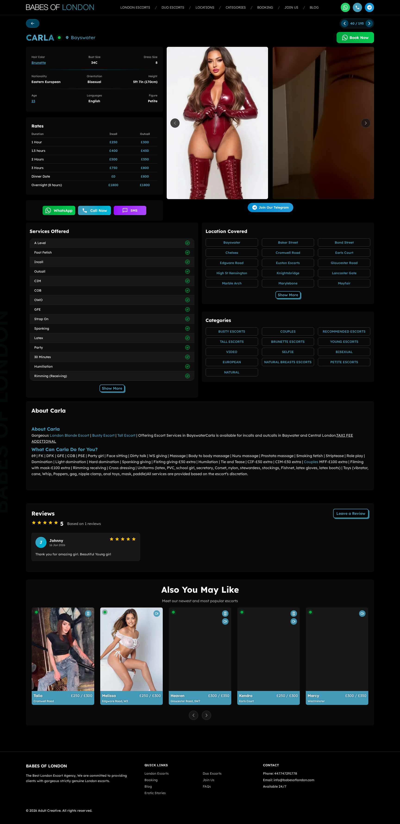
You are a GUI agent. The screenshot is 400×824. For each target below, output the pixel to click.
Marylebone (287, 283)
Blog (314, 7)
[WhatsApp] (345, 7)
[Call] (357, 7)
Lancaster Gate (344, 273)
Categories (236, 7)
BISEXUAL (344, 352)
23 (33, 101)
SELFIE (288, 352)
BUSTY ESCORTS (231, 331)
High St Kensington (231, 273)
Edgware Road (232, 263)
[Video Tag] (156, 613)
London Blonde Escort (69, 435)
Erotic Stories (155, 793)
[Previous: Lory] (344, 23)
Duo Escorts (173, 7)
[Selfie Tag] (88, 613)
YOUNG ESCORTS (344, 342)
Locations (205, 7)
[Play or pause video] (217, 123)
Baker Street (288, 242)
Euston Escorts (288, 263)
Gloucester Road (344, 263)
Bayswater (83, 37)
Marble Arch (232, 283)
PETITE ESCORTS (344, 362)
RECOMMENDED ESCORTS (344, 331)
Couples (311, 461)
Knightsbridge (288, 273)
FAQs (207, 786)
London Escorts (135, 7)
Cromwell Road (288, 253)
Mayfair (344, 283)
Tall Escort (126, 435)
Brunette (38, 62)
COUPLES (288, 331)
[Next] (365, 123)
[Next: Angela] (369, 23)
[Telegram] (369, 7)
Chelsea (231, 253)
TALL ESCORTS (232, 342)
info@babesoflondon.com (294, 780)
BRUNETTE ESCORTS (288, 342)
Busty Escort (103, 435)
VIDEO (231, 352)
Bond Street (344, 242)
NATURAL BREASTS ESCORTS (288, 362)
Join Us (291, 7)
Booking (265, 7)
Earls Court (344, 253)
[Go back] (32, 23)
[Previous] (175, 123)
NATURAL (231, 372)
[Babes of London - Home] (62, 7)
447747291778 (285, 773)
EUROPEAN (232, 362)
